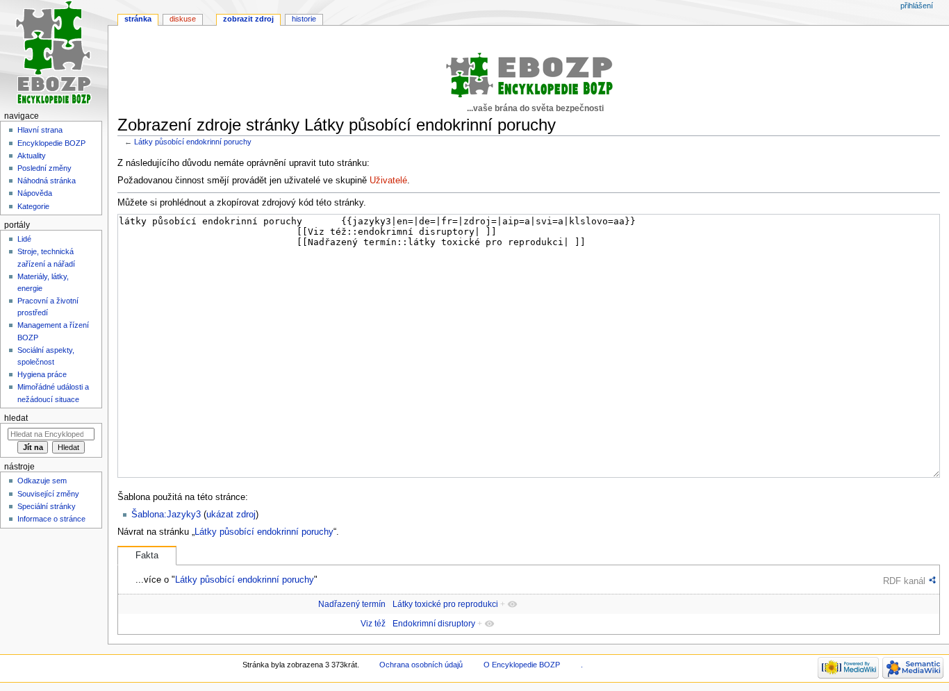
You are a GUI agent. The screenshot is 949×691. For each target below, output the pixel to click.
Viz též (373, 623)
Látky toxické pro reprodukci (445, 604)
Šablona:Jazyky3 (166, 514)
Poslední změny (44, 168)
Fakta (146, 555)
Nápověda (34, 193)
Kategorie (33, 206)
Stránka (137, 19)
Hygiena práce (42, 374)
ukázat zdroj (231, 514)
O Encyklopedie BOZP (522, 664)
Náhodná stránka (46, 180)
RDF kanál (904, 581)
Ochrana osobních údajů (421, 664)
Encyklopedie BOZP (51, 143)
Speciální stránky (46, 506)
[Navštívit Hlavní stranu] (54, 54)
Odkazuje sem (42, 480)
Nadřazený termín (352, 604)
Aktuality (31, 155)
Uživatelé (388, 180)
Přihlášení (916, 5)
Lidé (24, 239)
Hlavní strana (40, 130)
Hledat (16, 418)
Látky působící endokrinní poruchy (192, 142)
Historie (304, 19)
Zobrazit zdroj (248, 19)
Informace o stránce (51, 519)
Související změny (48, 494)
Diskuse (183, 19)
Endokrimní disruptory (434, 623)
